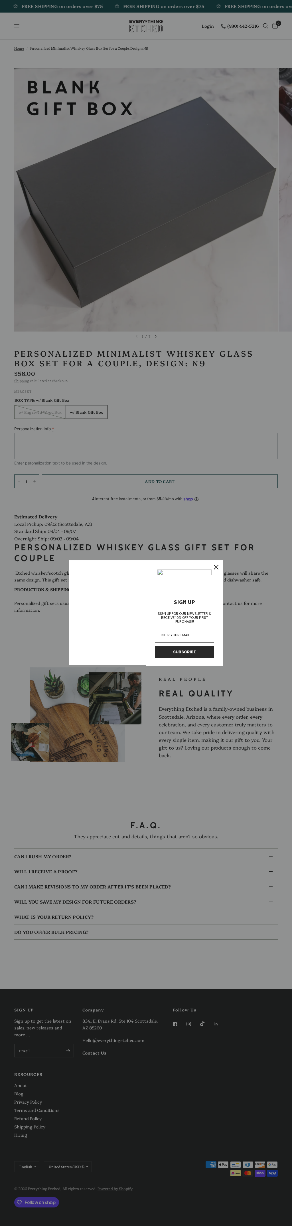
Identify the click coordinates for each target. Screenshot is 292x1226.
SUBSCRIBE (184, 652)
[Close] (216, 567)
